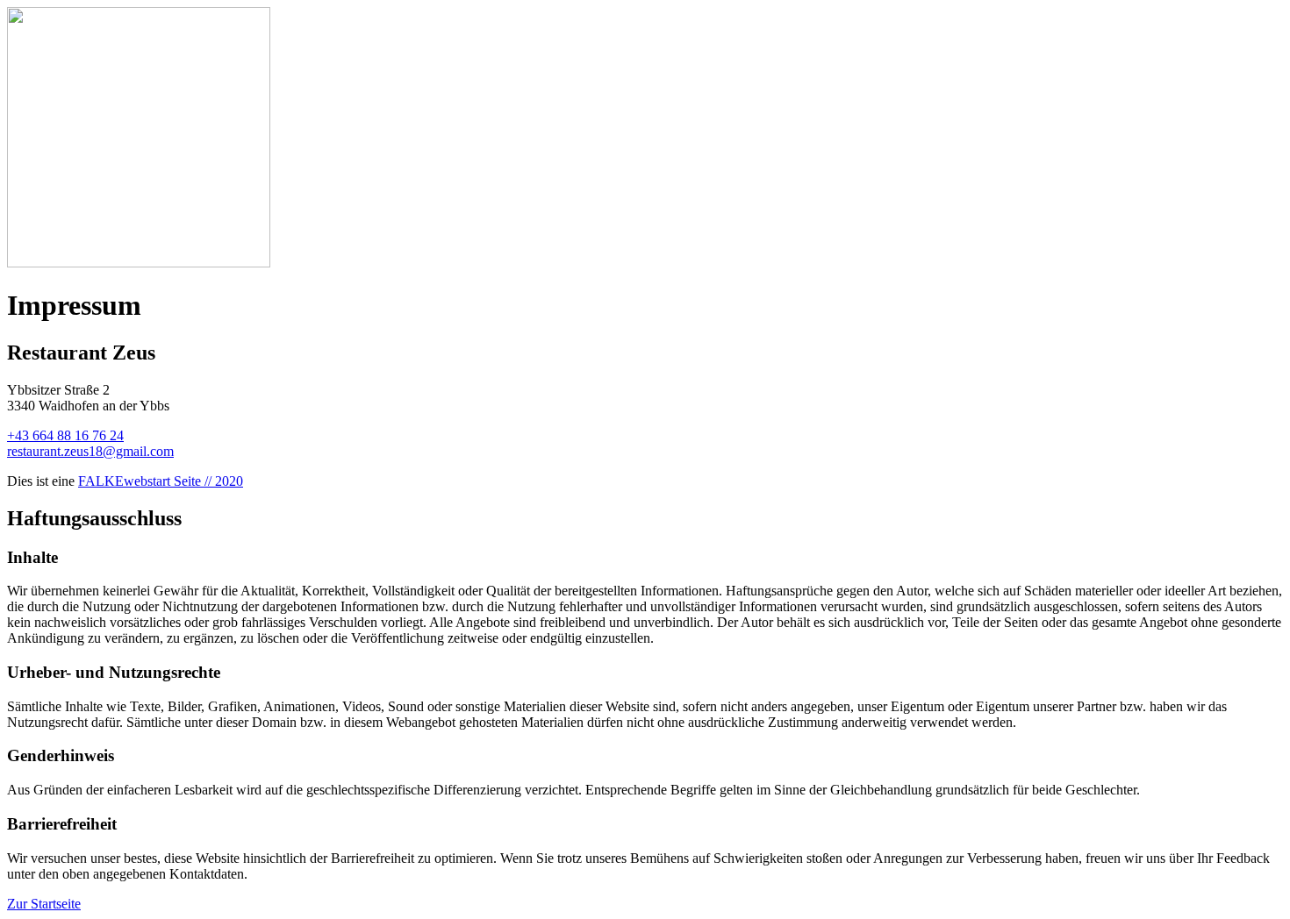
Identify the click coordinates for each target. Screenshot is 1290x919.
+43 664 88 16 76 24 (65, 435)
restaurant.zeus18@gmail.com (90, 451)
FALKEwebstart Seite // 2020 (160, 481)
